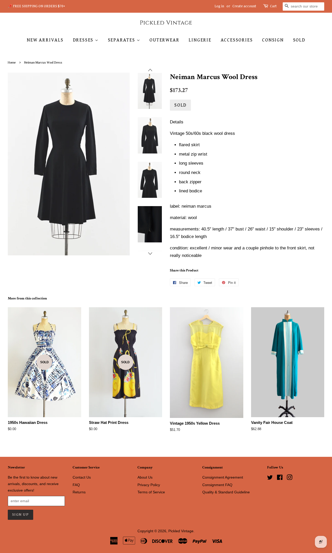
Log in (219, 6)
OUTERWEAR (164, 40)
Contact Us (82, 477)
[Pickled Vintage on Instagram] (289, 478)
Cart (273, 6)
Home (12, 63)
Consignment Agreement (222, 477)
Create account (244, 6)
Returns (79, 492)
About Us (145, 477)
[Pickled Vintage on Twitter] (270, 478)
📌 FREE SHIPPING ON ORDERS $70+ (36, 6)
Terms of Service (151, 492)
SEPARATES (122, 40)
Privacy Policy (148, 485)
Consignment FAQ (217, 485)
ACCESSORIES (237, 40)
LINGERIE (200, 40)
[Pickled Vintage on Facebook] (280, 478)
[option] (146, 91)
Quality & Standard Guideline (226, 492)
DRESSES (84, 40)
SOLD (299, 40)
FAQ (76, 485)
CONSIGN (273, 40)
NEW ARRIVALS (45, 40)
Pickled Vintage (180, 531)
